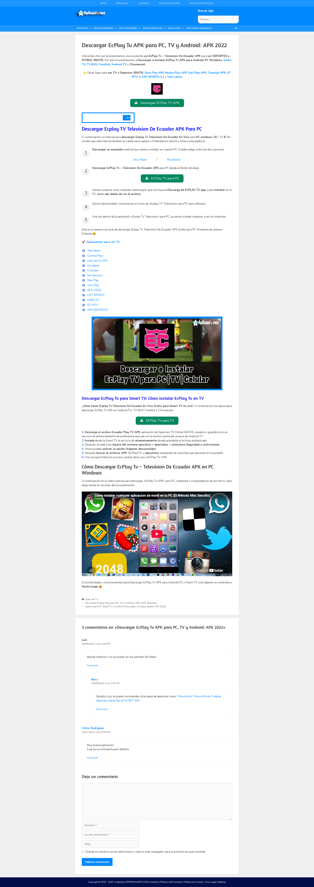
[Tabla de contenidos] (128, 117)
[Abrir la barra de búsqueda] (236, 28)
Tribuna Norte (201, 696)
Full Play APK (197, 73)
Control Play (95, 256)
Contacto (143, 3)
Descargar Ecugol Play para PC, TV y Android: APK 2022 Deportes (121, 602)
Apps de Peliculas (152, 28)
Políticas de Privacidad (171, 882)
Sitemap (222, 882)
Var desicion (94, 275)
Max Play (93, 280)
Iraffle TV (93, 300)
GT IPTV (92, 305)
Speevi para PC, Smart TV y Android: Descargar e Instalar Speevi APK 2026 (125, 606)
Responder (92, 665)
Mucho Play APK (176, 73)
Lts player (93, 265)
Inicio (103, 3)
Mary (94, 679)
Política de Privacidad (202, 3)
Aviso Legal (122, 3)
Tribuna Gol (184, 696)
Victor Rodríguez (93, 728)
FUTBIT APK (132, 701)
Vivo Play (93, 285)
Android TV (118, 64)
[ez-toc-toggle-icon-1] (127, 117)
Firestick (104, 64)
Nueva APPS (174, 28)
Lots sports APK (97, 261)
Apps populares (128, 28)
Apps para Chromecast (199, 28)
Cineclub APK (217, 73)
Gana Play (114, 701)
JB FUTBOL (94, 290)
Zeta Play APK (154, 73)
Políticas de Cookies (193, 882)
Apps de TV (82, 28)
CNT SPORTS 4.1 (153, 77)
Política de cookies (169, 3)
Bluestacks (174, 160)
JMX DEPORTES (97, 310)
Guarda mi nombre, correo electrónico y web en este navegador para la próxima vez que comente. (145, 852)
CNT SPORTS (96, 295)
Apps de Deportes (103, 28)
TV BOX (92, 64)
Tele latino (93, 251)
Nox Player (140, 160)
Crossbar (93, 270)
